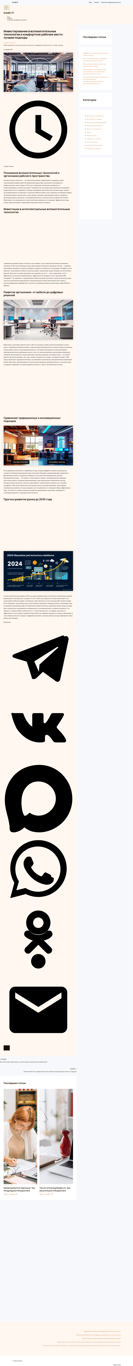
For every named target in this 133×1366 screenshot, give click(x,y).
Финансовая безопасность (95, 145)
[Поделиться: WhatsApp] (38, 903)
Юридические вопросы (94, 148)
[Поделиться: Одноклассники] (38, 974)
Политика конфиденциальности (111, 2)
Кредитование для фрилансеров (96, 122)
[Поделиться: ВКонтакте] (38, 763)
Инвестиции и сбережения (95, 116)
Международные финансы (95, 125)
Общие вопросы (92, 135)
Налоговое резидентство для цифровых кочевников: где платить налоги (98, 1335)
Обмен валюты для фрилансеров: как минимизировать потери (101, 1338)
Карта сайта (117, 1365)
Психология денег (92, 142)
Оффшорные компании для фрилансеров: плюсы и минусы (102, 1331)
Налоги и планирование (94, 129)
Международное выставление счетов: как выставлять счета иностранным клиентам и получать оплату (94, 72)
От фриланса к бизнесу (94, 139)
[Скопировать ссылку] (7, 1047)
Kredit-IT (9, 12)
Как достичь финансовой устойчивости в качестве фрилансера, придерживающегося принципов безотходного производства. (82, 1345)
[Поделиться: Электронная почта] (38, 1044)
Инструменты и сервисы (94, 119)
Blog (90, 2)
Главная (96, 2)
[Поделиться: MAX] (38, 833)
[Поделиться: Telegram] (38, 692)
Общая (6, 1194)
